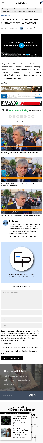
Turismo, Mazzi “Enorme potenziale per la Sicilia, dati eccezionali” (20, 153)
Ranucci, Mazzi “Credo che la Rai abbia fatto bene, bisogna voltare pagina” (19, 185)
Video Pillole (6, 15)
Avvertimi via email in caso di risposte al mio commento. (22, 347)
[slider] (10, 55)
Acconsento (6, 344)
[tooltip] (10, 116)
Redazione (28, 28)
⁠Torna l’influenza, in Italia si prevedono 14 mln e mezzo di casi (20, 430)
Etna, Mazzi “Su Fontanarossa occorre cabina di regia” (20, 215)
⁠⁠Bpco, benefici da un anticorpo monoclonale (20, 417)
